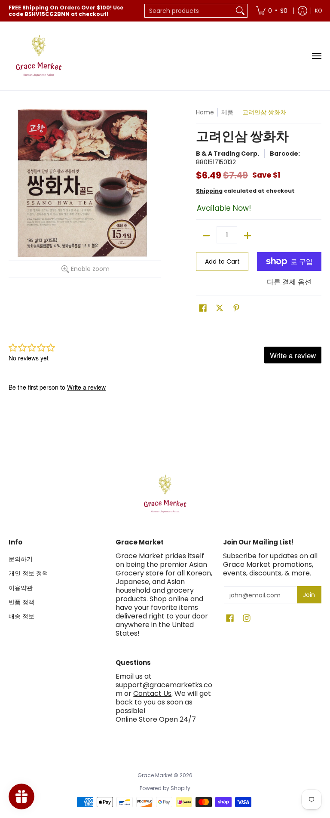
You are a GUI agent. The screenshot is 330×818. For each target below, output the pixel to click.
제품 (227, 112)
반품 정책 (21, 602)
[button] (203, 308)
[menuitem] (272, 11)
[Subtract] (206, 236)
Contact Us (152, 693)
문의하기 (21, 559)
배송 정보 (21, 616)
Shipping (209, 190)
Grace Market (155, 775)
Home (205, 112)
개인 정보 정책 (28, 573)
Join (309, 594)
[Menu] (316, 56)
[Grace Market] (39, 56)
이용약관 (21, 588)
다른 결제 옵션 (289, 282)
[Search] (240, 10)
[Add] (247, 236)
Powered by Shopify (165, 788)
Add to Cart (222, 261)
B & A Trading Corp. (227, 153)
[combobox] (189, 10)
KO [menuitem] (318, 10)
